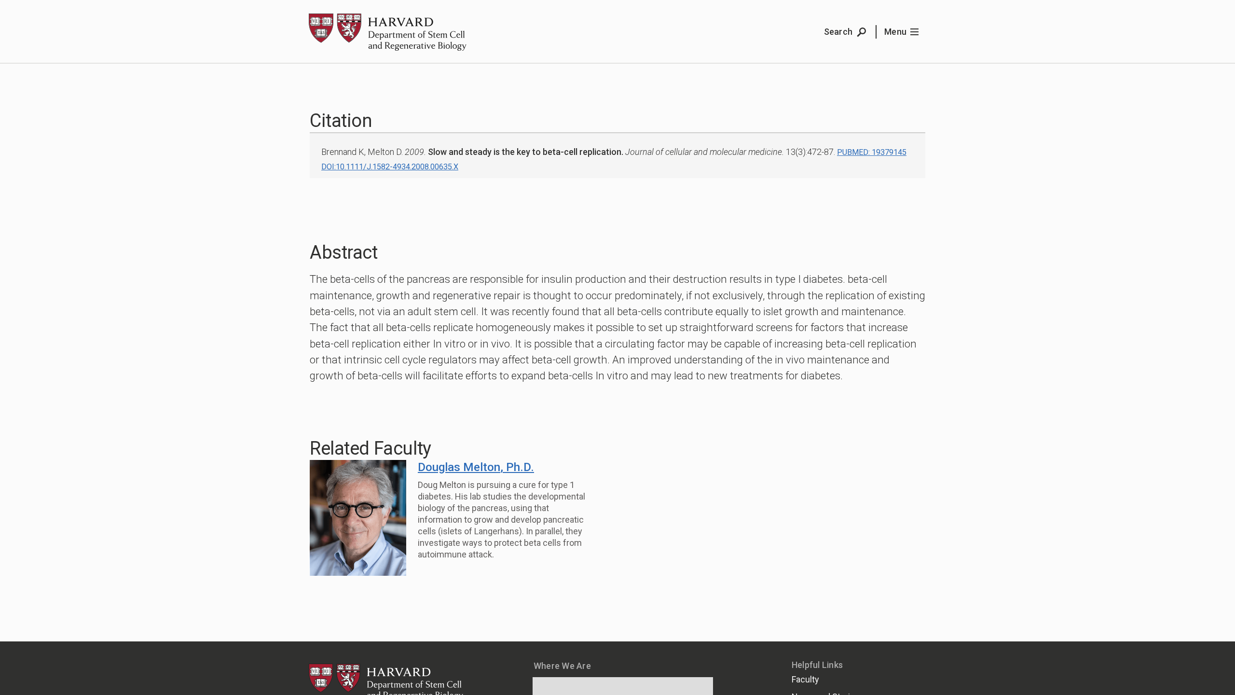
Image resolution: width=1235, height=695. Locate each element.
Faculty (805, 679)
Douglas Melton (476, 467)
